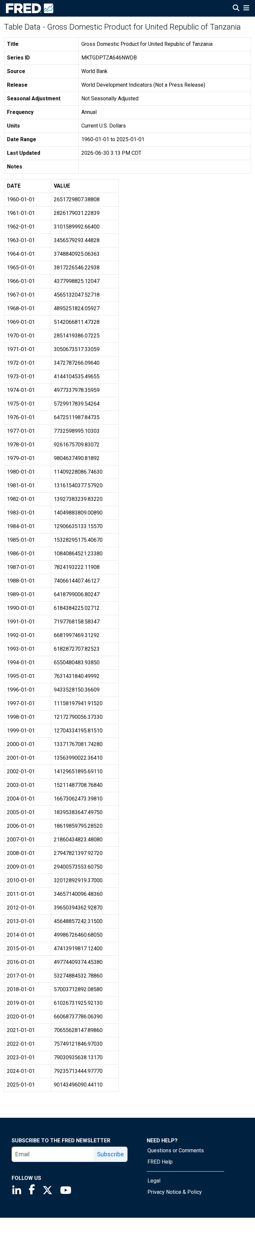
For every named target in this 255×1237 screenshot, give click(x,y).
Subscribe (110, 1154)
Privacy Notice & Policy (174, 1192)
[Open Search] (236, 8)
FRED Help (160, 1162)
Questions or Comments (175, 1150)
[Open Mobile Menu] (246, 8)
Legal (153, 1181)
